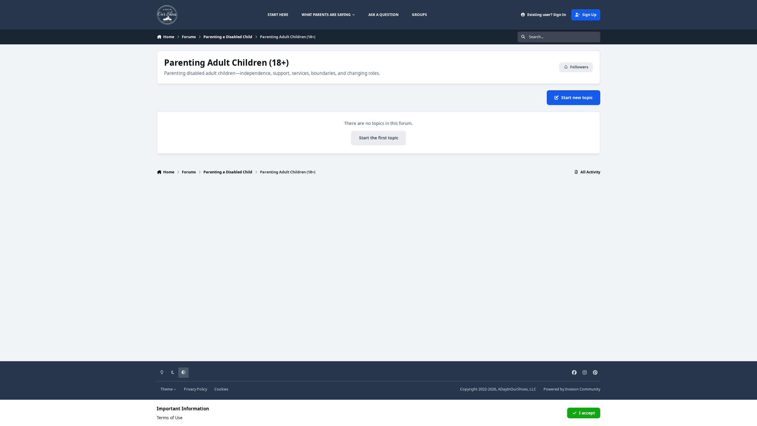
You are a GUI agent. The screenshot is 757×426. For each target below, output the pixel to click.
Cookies (221, 389)
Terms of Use (169, 417)
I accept (587, 413)
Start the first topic (378, 138)
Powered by (572, 389)
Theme (167, 389)
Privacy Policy (195, 389)
